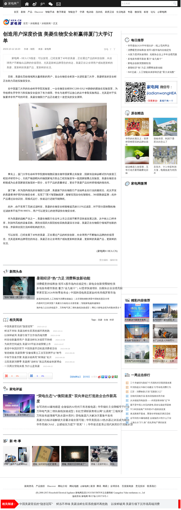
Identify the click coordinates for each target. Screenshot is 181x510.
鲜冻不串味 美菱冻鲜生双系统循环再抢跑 (27, 331)
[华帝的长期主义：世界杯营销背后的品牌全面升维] (137, 118)
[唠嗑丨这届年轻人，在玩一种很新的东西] (104, 447)
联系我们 (151, 486)
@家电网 (162, 12)
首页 (16, 12)
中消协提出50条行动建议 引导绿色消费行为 (150, 387)
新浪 (92, 486)
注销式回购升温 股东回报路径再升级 (147, 396)
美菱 (100, 320)
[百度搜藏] (106, 377)
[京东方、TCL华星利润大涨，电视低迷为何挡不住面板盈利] (165, 147)
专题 (130, 12)
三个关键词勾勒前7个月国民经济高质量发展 (150, 383)
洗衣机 (99, 12)
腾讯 (99, 486)
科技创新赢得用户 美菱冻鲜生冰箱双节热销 (28, 339)
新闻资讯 (28, 486)
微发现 (138, 12)
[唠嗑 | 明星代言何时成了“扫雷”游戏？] (74, 447)
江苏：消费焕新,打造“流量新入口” (146, 391)
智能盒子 (72, 12)
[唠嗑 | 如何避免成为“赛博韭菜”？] (45, 447)
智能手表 (49, 12)
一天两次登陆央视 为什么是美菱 (22, 366)
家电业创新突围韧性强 (139, 63)
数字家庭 (61, 12)
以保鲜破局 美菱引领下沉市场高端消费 (25, 335)
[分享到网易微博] (112, 377)
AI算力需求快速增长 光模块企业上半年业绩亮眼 (152, 54)
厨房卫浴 (109, 12)
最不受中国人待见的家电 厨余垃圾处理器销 (150, 405)
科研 (112, 320)
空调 (82, 12)
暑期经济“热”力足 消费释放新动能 (145, 67)
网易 (105, 486)
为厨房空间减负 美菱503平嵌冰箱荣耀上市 (27, 344)
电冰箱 (90, 12)
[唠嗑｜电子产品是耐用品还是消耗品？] (16, 447)
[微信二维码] (50, 4)
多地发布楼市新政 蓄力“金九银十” (145, 59)
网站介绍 (62, 486)
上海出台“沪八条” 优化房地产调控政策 (148, 422)
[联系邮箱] (58, 4)
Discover (39, 12)
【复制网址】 (75, 377)
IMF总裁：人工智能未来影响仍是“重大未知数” (151, 72)
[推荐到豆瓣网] (116, 377)
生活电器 (120, 12)
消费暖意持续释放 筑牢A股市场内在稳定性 (149, 50)
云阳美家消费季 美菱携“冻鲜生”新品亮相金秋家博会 (33, 361)
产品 (30, 12)
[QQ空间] (109, 377)
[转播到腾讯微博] (102, 377)
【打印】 (86, 377)
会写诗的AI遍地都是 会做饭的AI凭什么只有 (150, 418)
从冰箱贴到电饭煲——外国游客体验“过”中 (150, 400)
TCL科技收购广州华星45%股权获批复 (147, 409)
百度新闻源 (127, 486)
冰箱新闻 (46, 23)
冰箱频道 (34, 23)
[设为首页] (26, 4)
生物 (106, 320)
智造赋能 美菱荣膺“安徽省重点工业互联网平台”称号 (33, 353)
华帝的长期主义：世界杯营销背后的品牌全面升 (136, 141)
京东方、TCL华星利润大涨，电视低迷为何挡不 (165, 169)
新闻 (23, 12)
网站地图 (74, 486)
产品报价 (40, 486)
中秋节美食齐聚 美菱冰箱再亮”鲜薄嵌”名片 (28, 357)
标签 (146, 12)
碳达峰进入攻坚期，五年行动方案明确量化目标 (136, 169)
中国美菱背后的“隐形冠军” (19, 326)
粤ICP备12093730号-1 (98, 496)
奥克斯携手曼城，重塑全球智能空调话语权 (150, 413)
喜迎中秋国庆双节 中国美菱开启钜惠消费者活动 (30, 348)
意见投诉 (140, 486)
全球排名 (114, 486)
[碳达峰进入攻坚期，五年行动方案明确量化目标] (137, 147)
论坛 (153, 12)
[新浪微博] (34, 4)
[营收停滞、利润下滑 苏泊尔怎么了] (165, 118)
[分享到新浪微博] (99, 377)
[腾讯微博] (42, 4)
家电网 (12, 3)
